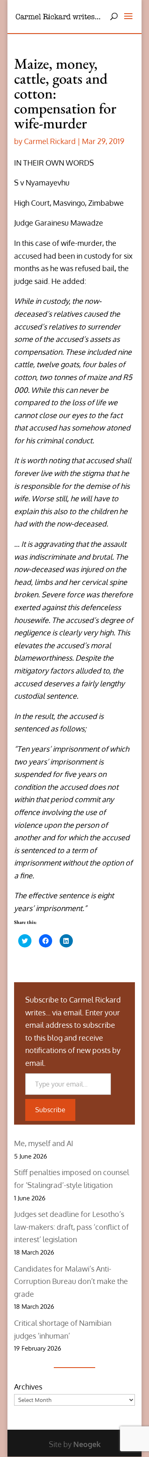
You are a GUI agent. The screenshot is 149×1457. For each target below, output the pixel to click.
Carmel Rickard (50, 141)
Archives (28, 1386)
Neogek (87, 1444)
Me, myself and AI (43, 1143)
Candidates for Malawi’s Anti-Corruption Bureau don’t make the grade (71, 1281)
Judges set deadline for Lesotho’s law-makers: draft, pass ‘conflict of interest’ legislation (71, 1226)
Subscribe (50, 1110)
